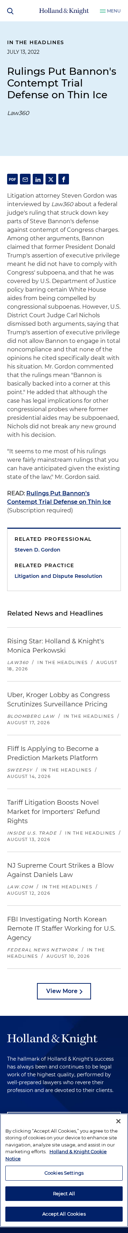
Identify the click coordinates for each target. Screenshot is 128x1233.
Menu (114, 11)
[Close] (118, 1121)
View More (62, 991)
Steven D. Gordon (37, 550)
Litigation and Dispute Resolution (58, 576)
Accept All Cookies (63, 1214)
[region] (64, 1170)
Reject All (64, 1193)
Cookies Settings (64, 1173)
